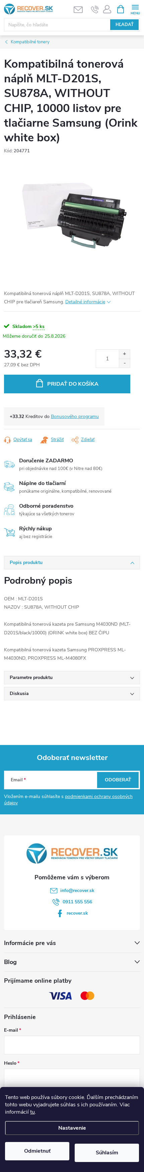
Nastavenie (72, 1128)
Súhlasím (107, 1152)
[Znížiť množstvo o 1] (124, 363)
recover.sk (77, 913)
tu (32, 1112)
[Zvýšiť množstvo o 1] (124, 354)
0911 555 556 (77, 902)
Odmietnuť (37, 1151)
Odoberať (118, 780)
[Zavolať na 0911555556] (95, 9)
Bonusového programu (75, 416)
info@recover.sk (77, 890)
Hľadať (125, 25)
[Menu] (135, 9)
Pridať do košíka (72, 384)
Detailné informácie (85, 302)
